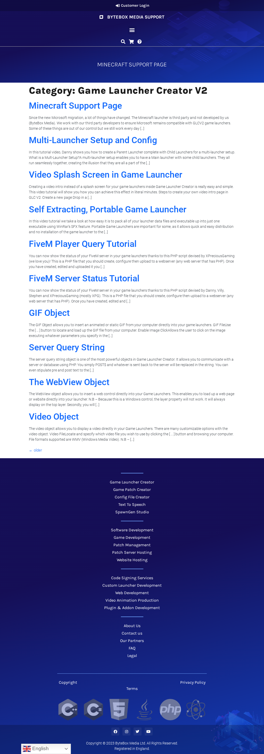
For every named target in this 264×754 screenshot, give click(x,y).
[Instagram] (126, 731)
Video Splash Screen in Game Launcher (105, 174)
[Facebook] (115, 731)
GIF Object (49, 313)
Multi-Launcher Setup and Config (93, 140)
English (40, 748)
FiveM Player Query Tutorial (83, 244)
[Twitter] (138, 731)
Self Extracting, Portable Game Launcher (107, 209)
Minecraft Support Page (75, 105)
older (35, 450)
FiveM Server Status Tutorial (84, 278)
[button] (132, 30)
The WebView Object (69, 382)
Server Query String (67, 347)
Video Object (54, 416)
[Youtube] (149, 731)
